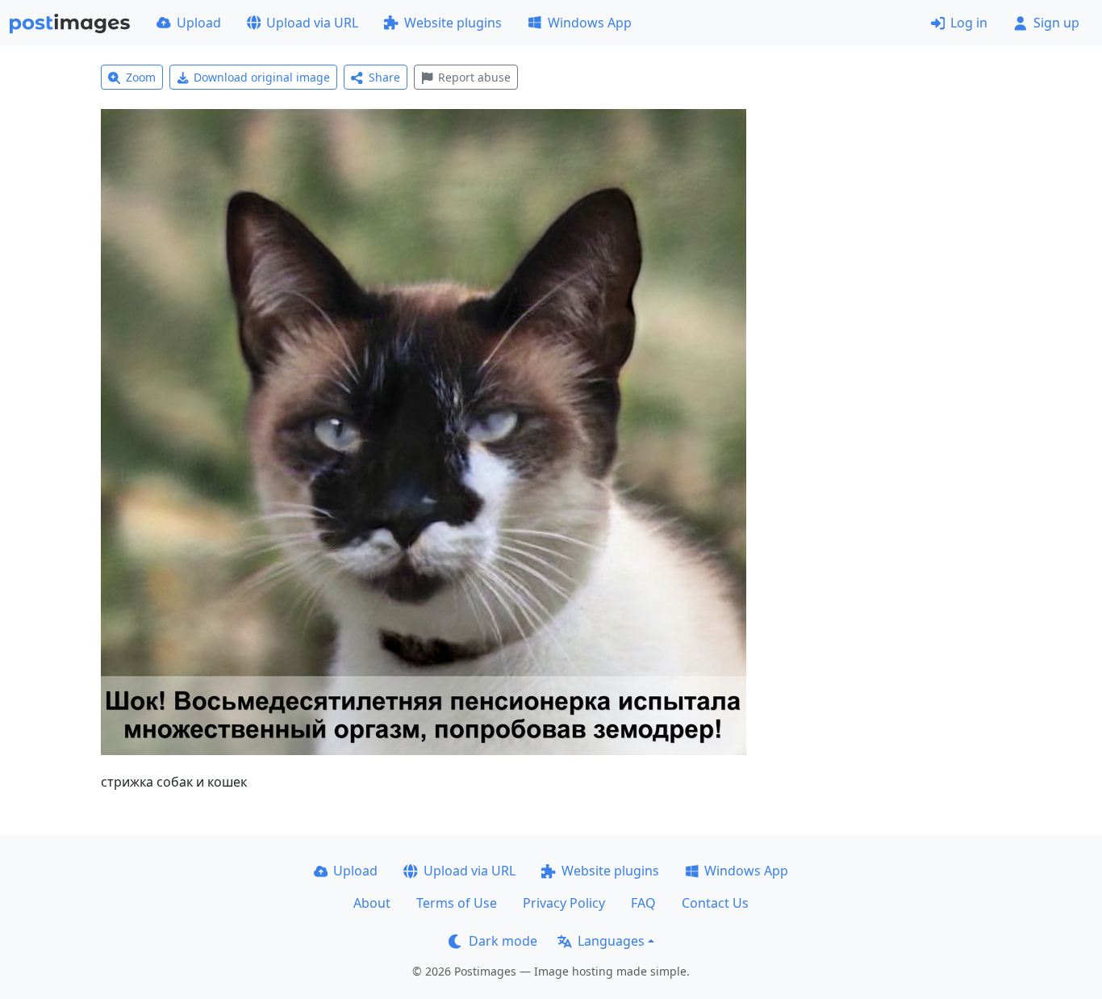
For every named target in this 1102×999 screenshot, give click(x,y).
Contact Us (715, 903)
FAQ (643, 903)
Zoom (141, 77)
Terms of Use (456, 903)
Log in (968, 22)
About (371, 903)
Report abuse (474, 77)
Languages (611, 941)
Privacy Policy (564, 903)
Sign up (1056, 22)
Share (384, 77)
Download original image (262, 77)
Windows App (590, 22)
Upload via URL (312, 22)
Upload (199, 22)
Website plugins (453, 22)
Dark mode (503, 941)
